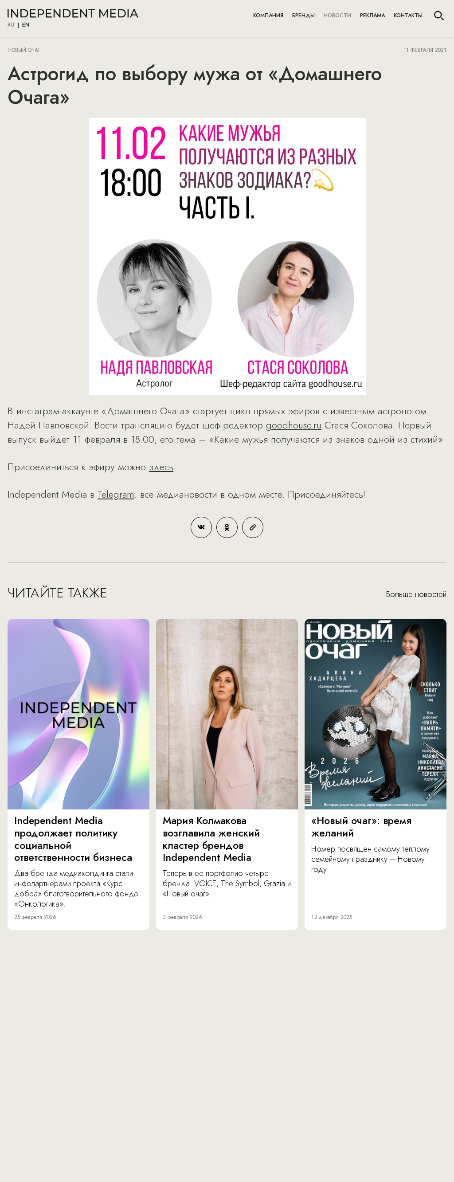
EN (25, 25)
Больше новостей (416, 595)
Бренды (303, 16)
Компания (268, 16)
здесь (161, 466)
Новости (337, 16)
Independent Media (73, 13)
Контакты (408, 16)
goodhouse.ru (293, 425)
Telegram (116, 494)
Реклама (372, 16)
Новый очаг (24, 50)
